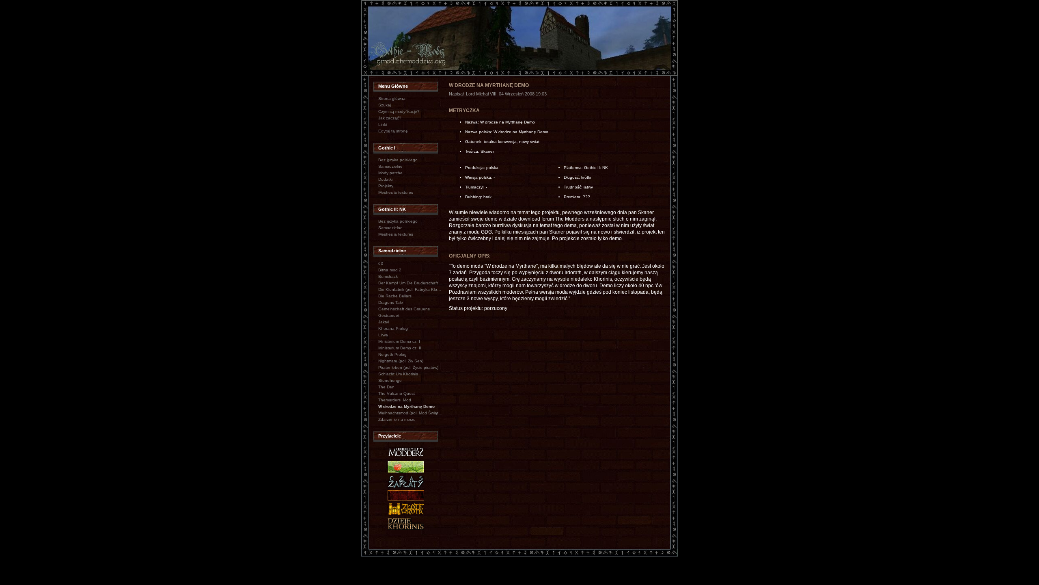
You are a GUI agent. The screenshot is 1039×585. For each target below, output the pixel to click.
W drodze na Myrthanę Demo (406, 406)
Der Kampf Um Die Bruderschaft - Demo (410, 283)
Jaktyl (383, 322)
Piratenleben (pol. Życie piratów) (408, 367)
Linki (382, 124)
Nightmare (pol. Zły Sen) (400, 361)
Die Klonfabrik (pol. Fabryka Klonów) (410, 289)
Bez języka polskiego (398, 160)
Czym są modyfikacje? (399, 111)
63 (380, 263)
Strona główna (391, 98)
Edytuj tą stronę (393, 131)
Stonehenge (390, 380)
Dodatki (385, 179)
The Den (386, 387)
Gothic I (386, 147)
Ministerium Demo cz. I (399, 341)
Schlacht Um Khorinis (398, 374)
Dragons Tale (390, 302)
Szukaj (384, 105)
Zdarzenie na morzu (397, 419)
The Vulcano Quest (396, 393)
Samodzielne (390, 166)
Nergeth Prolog (392, 354)
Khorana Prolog (393, 328)
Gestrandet (388, 315)
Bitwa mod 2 (389, 270)
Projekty (385, 186)
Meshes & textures (395, 192)
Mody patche (390, 173)
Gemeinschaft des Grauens (404, 309)
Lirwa (383, 335)
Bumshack (388, 276)
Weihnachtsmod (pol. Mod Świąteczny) (410, 413)
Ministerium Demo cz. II (399, 348)
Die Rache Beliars (395, 296)
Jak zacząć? (389, 118)
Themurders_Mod (394, 400)
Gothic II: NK (392, 209)
